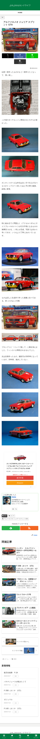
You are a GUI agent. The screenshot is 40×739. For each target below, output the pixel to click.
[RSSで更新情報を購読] (16, 509)
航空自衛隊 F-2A (11, 673)
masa (14, 497)
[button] (20, 61)
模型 (5, 516)
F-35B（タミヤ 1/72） (13, 690)
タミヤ (12, 516)
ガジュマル (8, 699)
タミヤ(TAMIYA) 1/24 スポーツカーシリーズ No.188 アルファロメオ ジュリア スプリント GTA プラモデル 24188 (20, 466)
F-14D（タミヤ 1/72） (13, 708)
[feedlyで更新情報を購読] (13, 509)
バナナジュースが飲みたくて (15, 682)
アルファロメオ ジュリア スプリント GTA (16, 519)
